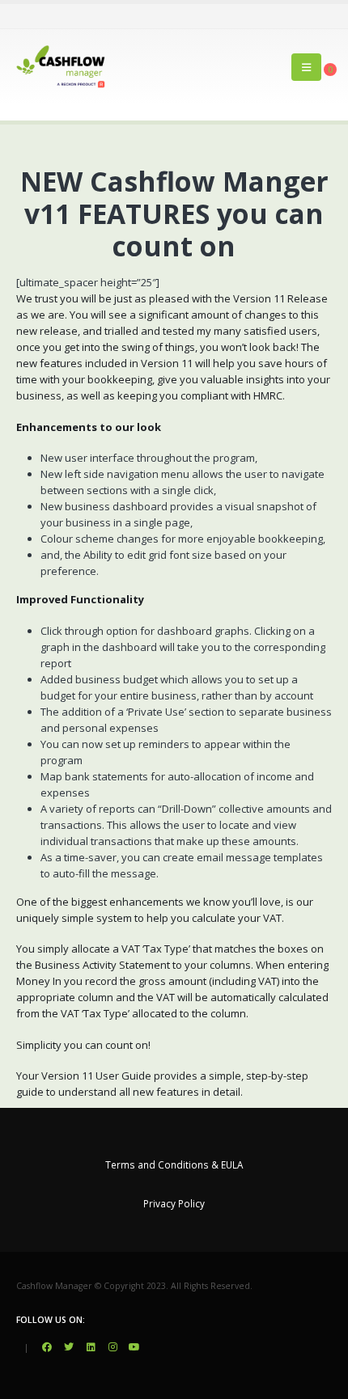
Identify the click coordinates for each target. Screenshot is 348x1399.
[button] (306, 67)
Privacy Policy (174, 1203)
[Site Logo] (60, 66)
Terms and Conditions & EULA (174, 1164)
